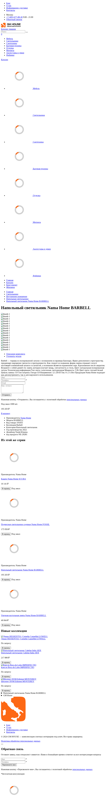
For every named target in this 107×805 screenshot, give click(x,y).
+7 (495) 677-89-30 (14, 17)
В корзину (5, 413)
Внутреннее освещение (16, 296)
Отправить (6, 395)
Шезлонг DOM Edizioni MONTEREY (17, 681)
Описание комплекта (15, 354)
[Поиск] (27, 32)
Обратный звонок (14, 19)
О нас (8, 5)
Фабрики (10, 55)
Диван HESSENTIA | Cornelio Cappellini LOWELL (23, 639)
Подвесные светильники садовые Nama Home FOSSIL (25, 524)
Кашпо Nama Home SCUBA (13, 479)
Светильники (12, 41)
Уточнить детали (13, 356)
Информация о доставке (17, 8)
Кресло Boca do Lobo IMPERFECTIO (17, 667)
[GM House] (11, 27)
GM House (7, 695)
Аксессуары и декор (15, 53)
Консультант (11, 285)
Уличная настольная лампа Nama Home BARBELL (23, 615)
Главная (9, 280)
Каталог (4, 59)
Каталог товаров (8, 29)
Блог (8, 3)
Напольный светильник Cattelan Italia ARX (20, 653)
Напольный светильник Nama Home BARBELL (27, 301)
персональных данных (77, 399)
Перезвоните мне (9, 765)
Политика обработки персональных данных (20, 741)
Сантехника (11, 43)
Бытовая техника (13, 46)
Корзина (10, 287)
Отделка (10, 48)
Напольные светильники (17, 299)
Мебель (9, 39)
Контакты (10, 10)
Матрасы (10, 50)
